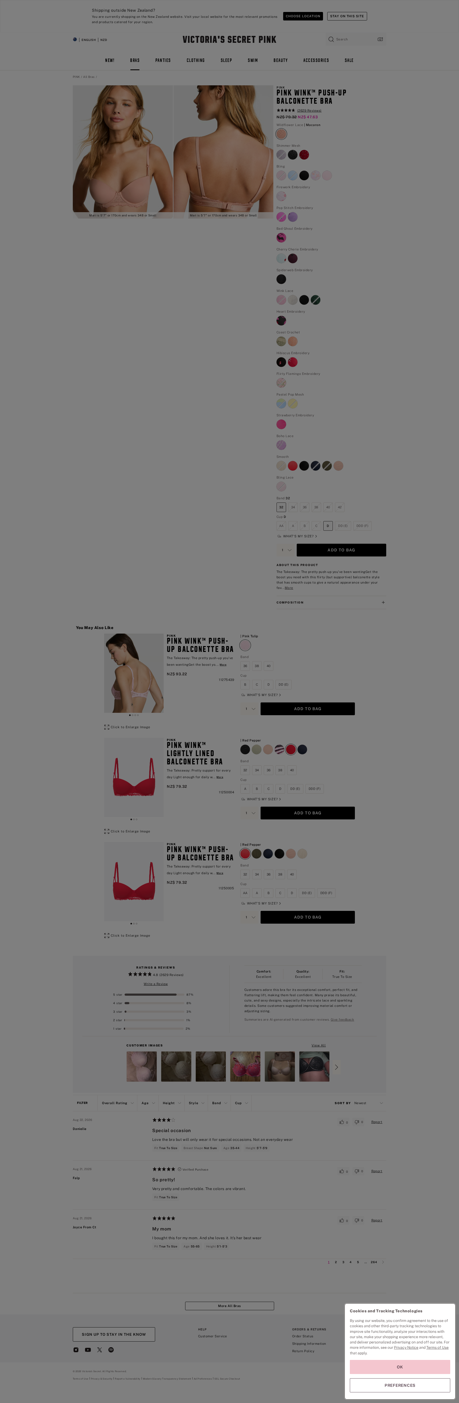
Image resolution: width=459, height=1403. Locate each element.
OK (400, 1367)
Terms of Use (437, 1347)
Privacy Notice (406, 1347)
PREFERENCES (400, 1385)
